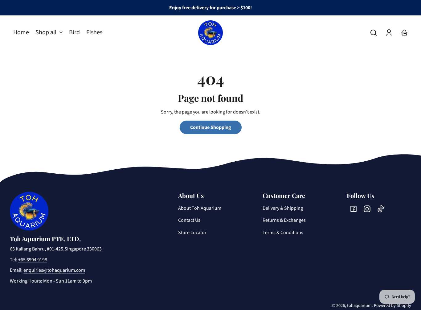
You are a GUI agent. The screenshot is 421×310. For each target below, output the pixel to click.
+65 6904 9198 (32, 259)
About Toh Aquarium (199, 208)
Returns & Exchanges (284, 220)
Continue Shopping (210, 127)
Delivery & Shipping (283, 208)
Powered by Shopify (392, 305)
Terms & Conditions (283, 232)
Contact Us (189, 220)
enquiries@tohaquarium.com (54, 270)
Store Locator (192, 232)
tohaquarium (359, 305)
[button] (373, 32)
